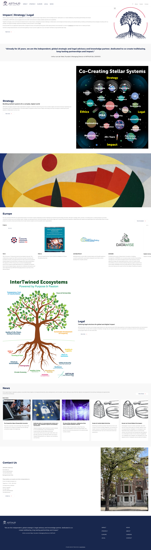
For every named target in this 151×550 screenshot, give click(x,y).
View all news (141, 393)
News (51, 4)
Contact (146, 4)
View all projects (140, 220)
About (136, 4)
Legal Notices (82, 547)
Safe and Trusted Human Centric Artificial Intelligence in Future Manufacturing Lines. (52, 257)
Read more (7, 31)
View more (7, 113)
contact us (70, 25)
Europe (39, 4)
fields (39, 23)
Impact (25, 4)
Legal (46, 4)
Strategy (32, 4)
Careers (141, 4)
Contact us (7, 495)
